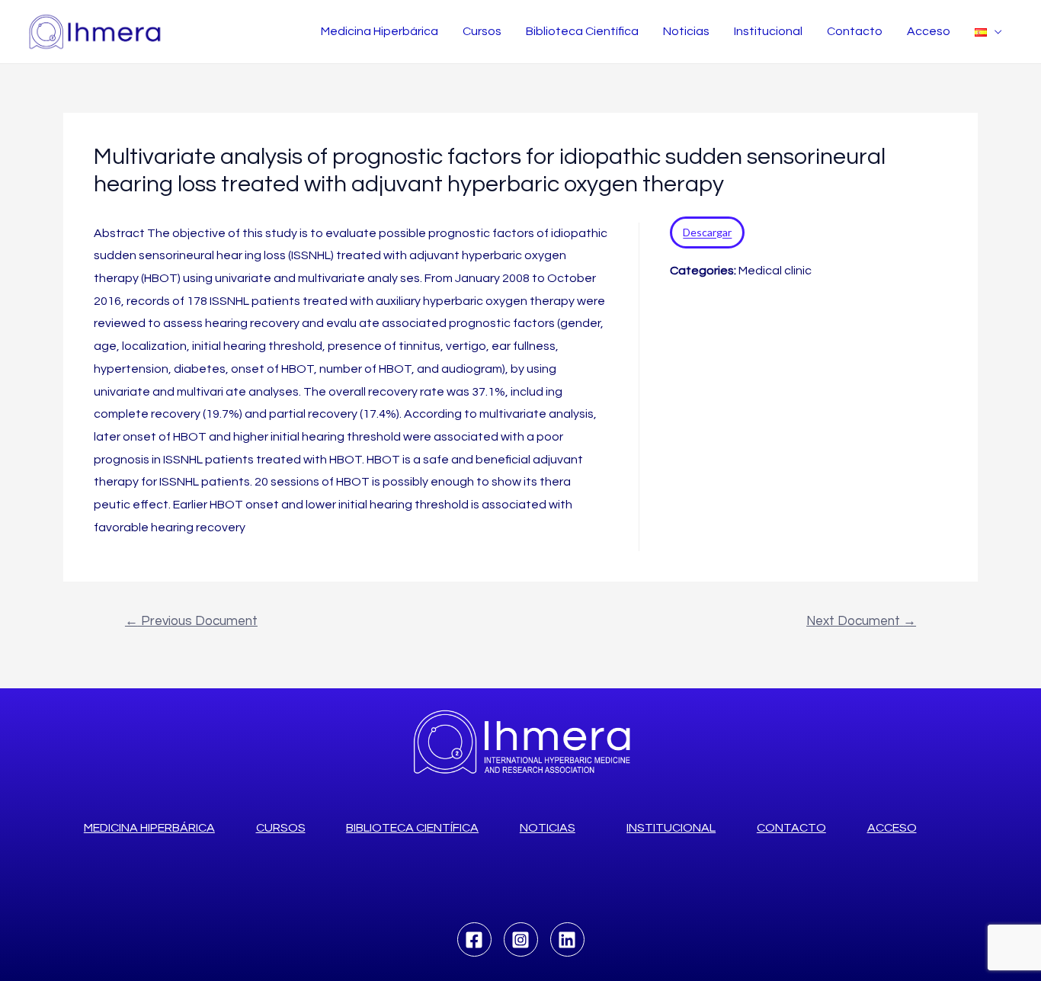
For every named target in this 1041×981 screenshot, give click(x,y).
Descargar (707, 232)
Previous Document (191, 621)
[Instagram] (521, 939)
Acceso (928, 31)
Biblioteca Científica (582, 31)
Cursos (482, 31)
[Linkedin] (567, 939)
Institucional (768, 31)
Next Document (861, 621)
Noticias (686, 31)
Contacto (854, 31)
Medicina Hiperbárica (379, 31)
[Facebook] (474, 939)
